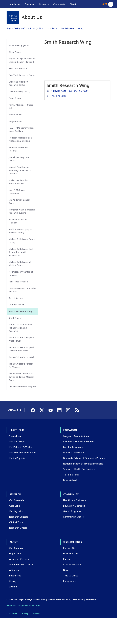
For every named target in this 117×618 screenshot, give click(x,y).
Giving (12, 581)
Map (54, 28)
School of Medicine (73, 452)
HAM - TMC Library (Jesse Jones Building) (22, 129)
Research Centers (18, 516)
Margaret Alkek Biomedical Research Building (22, 211)
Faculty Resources (73, 447)
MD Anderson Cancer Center (19, 201)
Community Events (73, 516)
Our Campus (16, 548)
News (66, 570)
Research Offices (18, 527)
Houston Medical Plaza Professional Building (20, 139)
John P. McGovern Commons (17, 191)
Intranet (36, 613)
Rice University (16, 298)
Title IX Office (70, 575)
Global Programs (72, 511)
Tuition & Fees (71, 474)
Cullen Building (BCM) (19, 91)
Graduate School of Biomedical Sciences (84, 458)
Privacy (25, 613)
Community (59, 4)
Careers (67, 559)
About (73, 4)
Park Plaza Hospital (18, 281)
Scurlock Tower (16, 304)
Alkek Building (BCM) (19, 45)
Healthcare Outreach (74, 500)
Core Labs (14, 505)
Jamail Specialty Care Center (19, 159)
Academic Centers (19, 559)
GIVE (104, 4)
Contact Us (69, 548)
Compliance (69, 581)
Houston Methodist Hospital (18, 149)
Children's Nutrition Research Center (18, 83)
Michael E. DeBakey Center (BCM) (22, 241)
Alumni (13, 586)
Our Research (16, 500)
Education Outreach (74, 505)
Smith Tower (15, 318)
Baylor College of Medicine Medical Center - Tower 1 (22, 60)
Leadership (15, 575)
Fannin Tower (15, 114)
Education (30, 4)
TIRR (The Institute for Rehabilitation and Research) (21, 327)
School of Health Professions (79, 469)
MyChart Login (17, 441)
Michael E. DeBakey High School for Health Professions (21, 252)
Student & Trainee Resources (79, 441)
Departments (16, 553)
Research (44, 4)
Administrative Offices (21, 564)
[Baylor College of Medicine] (13, 17)
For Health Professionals (22, 452)
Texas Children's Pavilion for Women (21, 365)
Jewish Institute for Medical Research (18, 182)
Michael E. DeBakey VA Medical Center (20, 263)
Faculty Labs (16, 511)
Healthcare (14, 4)
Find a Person (70, 553)
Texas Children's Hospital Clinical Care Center (21, 349)
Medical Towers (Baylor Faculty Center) (20, 231)
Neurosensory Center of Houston (21, 273)
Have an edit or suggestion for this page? (23, 605)
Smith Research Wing (71, 28)
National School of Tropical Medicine (83, 463)
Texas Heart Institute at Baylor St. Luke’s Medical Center (21, 376)
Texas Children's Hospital (21, 357)
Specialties (15, 436)
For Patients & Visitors (21, 447)
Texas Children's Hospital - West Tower (22, 339)
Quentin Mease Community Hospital (22, 290)
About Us (44, 28)
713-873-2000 (58, 96)
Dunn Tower (15, 98)
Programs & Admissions (76, 436)
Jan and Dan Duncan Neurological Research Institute (20, 170)
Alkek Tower (15, 52)
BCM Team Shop (72, 564)
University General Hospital (22, 386)
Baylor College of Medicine (21, 28)
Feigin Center (15, 121)
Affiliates (14, 570)
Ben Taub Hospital (18, 68)
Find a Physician (17, 458)
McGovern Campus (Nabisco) (18, 221)
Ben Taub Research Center (22, 75)
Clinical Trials (16, 522)
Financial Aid (70, 480)
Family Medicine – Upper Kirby (21, 106)
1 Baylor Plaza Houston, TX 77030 (69, 90)
